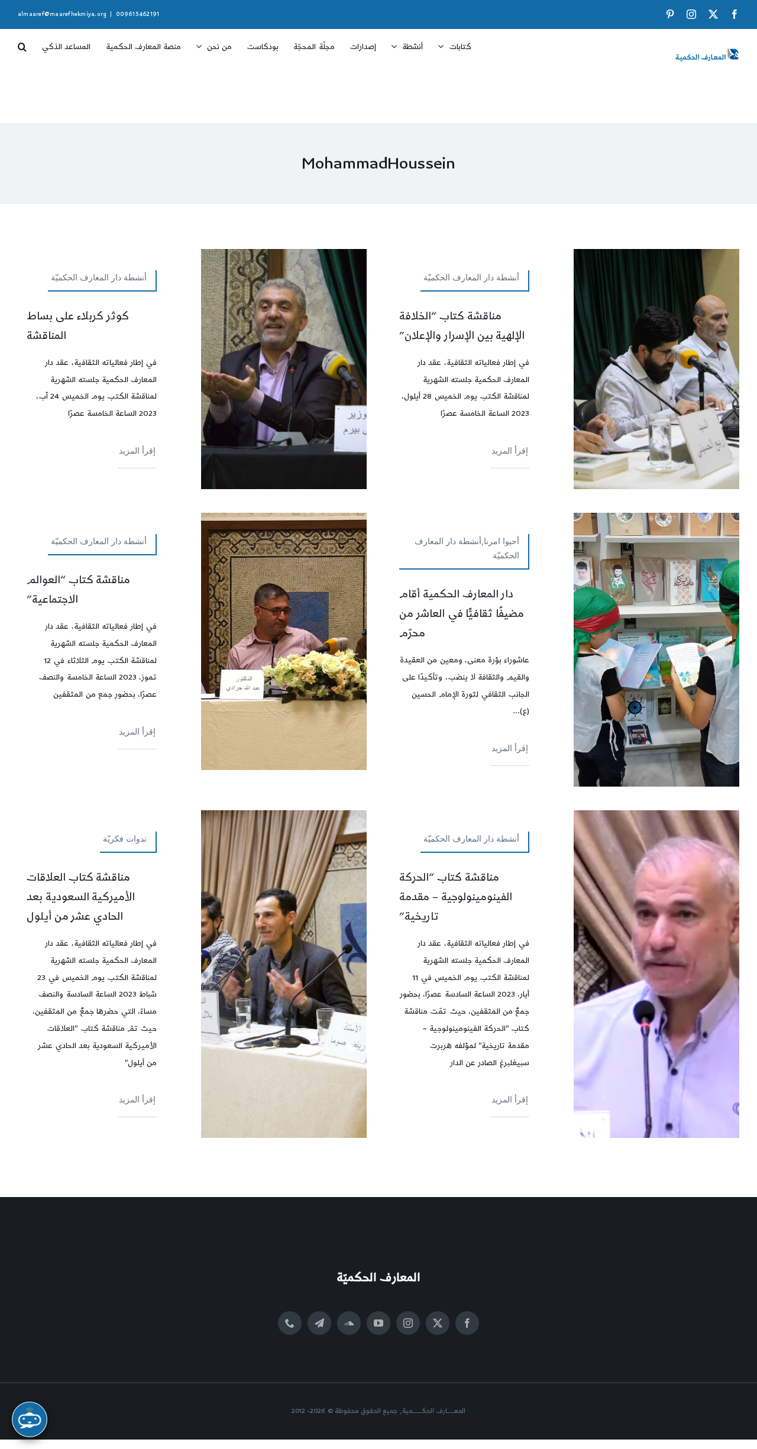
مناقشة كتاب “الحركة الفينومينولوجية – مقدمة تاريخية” (455, 897)
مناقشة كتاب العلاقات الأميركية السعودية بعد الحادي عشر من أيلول (81, 897)
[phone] (290, 1323)
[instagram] (408, 1323)
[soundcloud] (349, 1323)
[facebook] (467, 1323)
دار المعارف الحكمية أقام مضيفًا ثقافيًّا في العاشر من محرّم (461, 613)
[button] (22, 42)
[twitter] (437, 1323)
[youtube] (378, 1323)
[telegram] (319, 1323)
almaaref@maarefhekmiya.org (62, 14)
